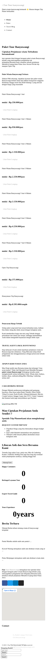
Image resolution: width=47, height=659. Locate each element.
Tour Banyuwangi (12, 570)
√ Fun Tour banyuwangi (13, 5)
